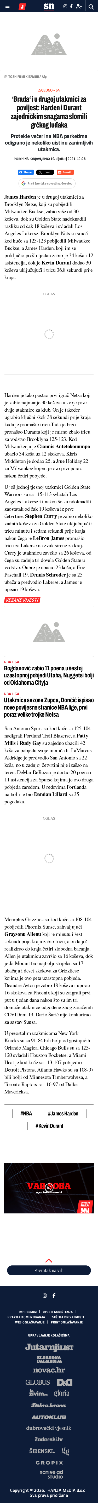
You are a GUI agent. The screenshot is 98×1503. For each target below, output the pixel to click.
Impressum (28, 1312)
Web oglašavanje (30, 1322)
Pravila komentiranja (26, 1317)
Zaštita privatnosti (67, 1317)
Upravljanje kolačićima (49, 1335)
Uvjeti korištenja (58, 1312)
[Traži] (91, 7)
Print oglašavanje (67, 1322)
